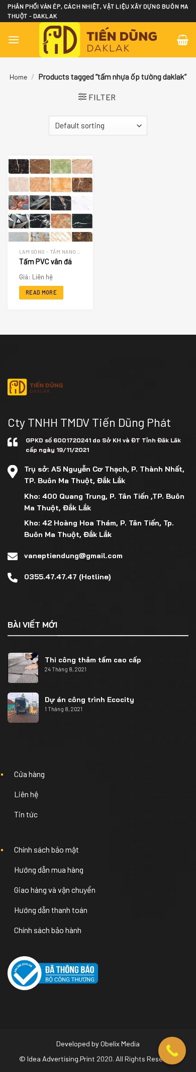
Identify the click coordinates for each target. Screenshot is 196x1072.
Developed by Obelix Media (98, 1043)
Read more (41, 292)
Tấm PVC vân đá (45, 261)
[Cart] (182, 40)
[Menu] (14, 39)
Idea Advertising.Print (61, 1058)
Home (18, 76)
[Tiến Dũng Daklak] (98, 39)
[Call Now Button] (172, 1050)
